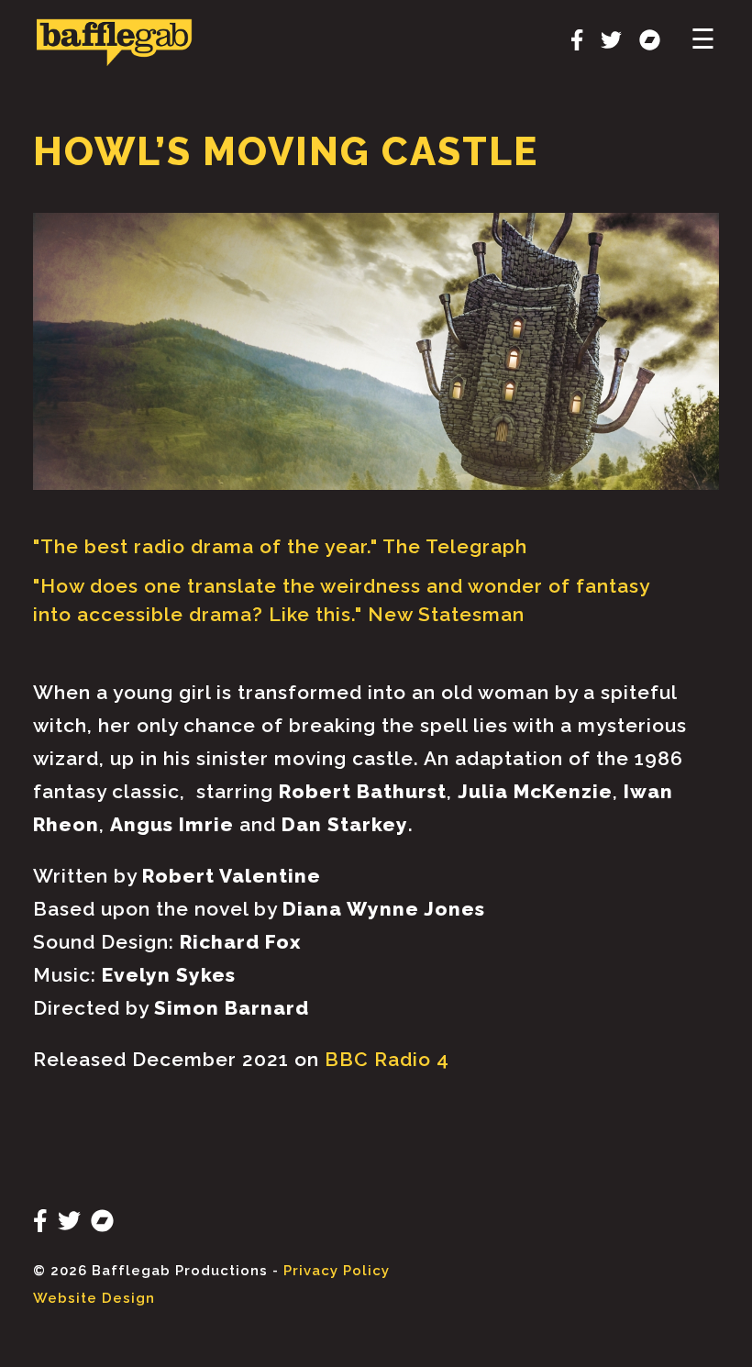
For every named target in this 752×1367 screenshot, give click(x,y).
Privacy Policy (336, 1270)
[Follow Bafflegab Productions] (570, 43)
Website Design (94, 1298)
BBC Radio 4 (387, 1059)
